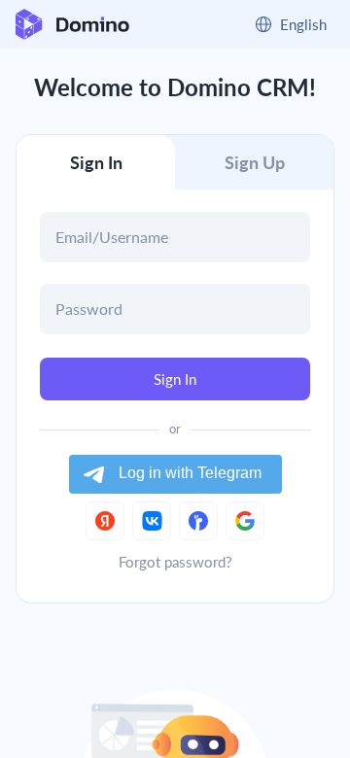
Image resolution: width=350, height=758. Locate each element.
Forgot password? (175, 561)
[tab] (96, 162)
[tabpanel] (175, 333)
